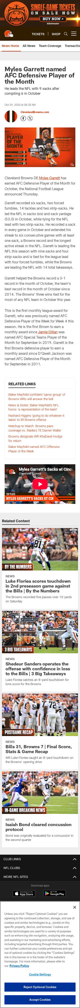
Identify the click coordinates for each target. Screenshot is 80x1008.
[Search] (66, 34)
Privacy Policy (19, 966)
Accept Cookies (40, 999)
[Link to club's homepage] (9, 31)
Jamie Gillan (48, 332)
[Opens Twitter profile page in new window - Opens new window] (30, 118)
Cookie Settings (40, 974)
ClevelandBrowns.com (35, 112)
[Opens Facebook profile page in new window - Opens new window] (23, 118)
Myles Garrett (49, 178)
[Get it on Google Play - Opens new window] (54, 895)
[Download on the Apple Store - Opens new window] (24, 894)
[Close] (75, 907)
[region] (40, 954)
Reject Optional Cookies (40, 987)
